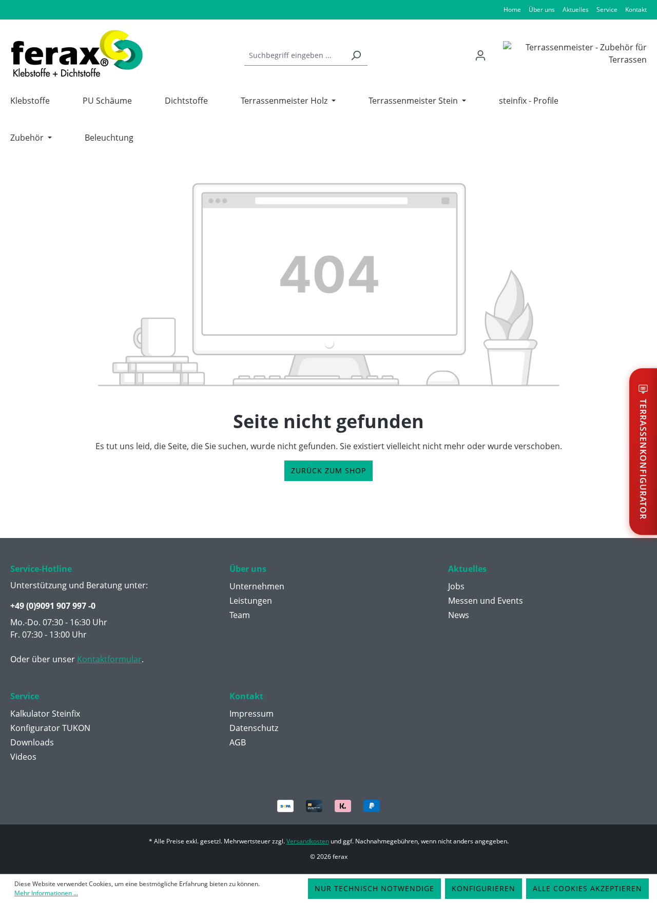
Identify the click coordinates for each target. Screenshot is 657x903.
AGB (237, 742)
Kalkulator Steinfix (45, 713)
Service (606, 9)
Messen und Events (485, 600)
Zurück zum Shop (328, 470)
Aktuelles (576, 9)
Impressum (251, 713)
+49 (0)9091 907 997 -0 (52, 605)
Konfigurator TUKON (50, 728)
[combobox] (294, 55)
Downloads (32, 742)
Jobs (456, 586)
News (458, 615)
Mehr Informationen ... (46, 893)
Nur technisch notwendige (374, 888)
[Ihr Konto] (480, 55)
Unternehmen (256, 586)
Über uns (542, 9)
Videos (23, 756)
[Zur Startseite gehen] (77, 53)
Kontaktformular (109, 659)
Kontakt (636, 9)
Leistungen (250, 600)
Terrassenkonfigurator (643, 459)
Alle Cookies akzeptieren (587, 888)
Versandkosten (307, 841)
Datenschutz (253, 728)
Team (239, 615)
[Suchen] (356, 55)
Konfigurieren (483, 888)
